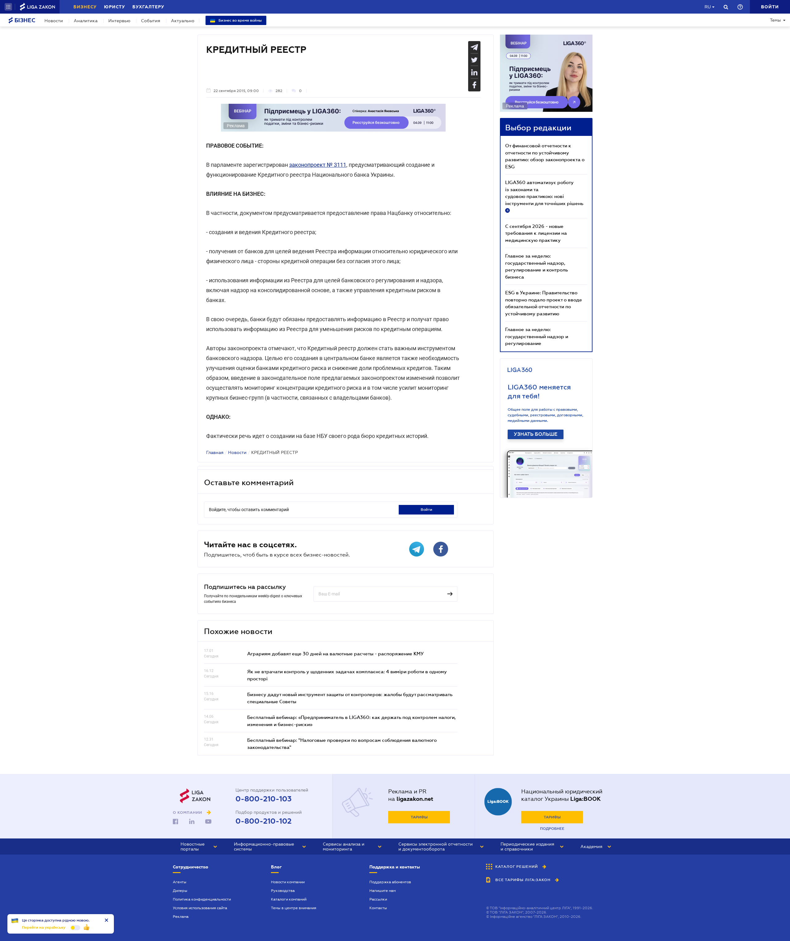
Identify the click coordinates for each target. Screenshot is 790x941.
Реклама (181, 916)
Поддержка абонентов (390, 882)
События (150, 20)
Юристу (114, 6)
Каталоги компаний (288, 899)
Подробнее (552, 828)
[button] (8, 7)
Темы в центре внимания (293, 908)
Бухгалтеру (148, 6)
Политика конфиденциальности (202, 899)
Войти (426, 509)
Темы (775, 20)
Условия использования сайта (200, 908)
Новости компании (288, 882)
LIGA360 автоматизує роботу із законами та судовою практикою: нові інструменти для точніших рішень (544, 195)
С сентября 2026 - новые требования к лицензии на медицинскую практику (536, 233)
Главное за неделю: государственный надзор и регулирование (536, 336)
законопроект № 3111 (317, 165)
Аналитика (86, 20)
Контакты (378, 908)
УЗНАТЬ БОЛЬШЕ (535, 434)
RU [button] (708, 6)
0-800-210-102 (263, 821)
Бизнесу (85, 6)
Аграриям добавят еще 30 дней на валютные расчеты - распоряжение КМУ (335, 653)
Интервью (119, 20)
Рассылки (378, 899)
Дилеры (180, 890)
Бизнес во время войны (240, 20)
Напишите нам (382, 890)
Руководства (283, 890)
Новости (53, 20)
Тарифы (419, 817)
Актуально (182, 20)
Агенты (179, 882)
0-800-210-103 (263, 799)
